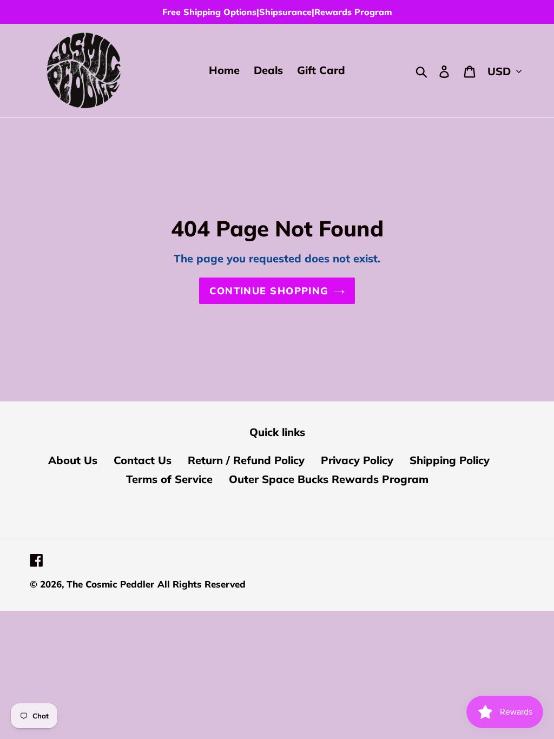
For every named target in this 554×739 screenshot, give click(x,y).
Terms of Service (169, 479)
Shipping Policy (450, 460)
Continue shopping (268, 291)
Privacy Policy (357, 460)
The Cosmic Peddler (110, 584)
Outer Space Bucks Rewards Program (328, 479)
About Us (72, 460)
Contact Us (143, 460)
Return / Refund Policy (246, 460)
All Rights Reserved (201, 584)
